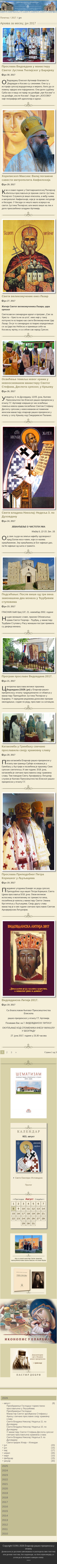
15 (13, 1213)
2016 (5, 1506)
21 (43, 1213)
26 (33, 1218)
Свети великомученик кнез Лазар (25, 296)
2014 (5, 1515)
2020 (5, 1488)
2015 (5, 1511)
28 (43, 1218)
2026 (5, 1398)
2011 (5, 1529)
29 (23, 1223)
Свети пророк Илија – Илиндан (22, 1442)
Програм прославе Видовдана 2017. (27, 676)
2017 (13, 17)
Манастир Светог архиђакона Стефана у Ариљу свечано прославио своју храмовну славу (28, 1416)
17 (23, 1213)
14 (43, 1208)
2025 (5, 1466)
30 (28, 1223)
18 (28, 1213)
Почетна (4, 17)
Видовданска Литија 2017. (20, 1000)
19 (33, 1213)
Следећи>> (39, 1199)
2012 (5, 1524)
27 (38, 1218)
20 (38, 1213)
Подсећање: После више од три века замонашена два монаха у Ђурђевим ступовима (27, 598)
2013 (5, 1520)
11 (28, 1208)
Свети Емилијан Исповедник (29, 1178)
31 (33, 1223)
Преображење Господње (19, 1411)
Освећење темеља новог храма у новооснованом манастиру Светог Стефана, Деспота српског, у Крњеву (27, 383)
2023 (5, 1475)
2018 (5, 1497)
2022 (5, 1479)
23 (18, 1218)
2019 (5, 1493)
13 (38, 1208)
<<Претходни (18, 1199)
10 (23, 1208)
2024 (5, 1470)
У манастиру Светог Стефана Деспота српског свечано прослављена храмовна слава (30, 1433)
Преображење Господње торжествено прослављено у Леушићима (26, 1407)
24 (23, 1218)
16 (18, 1213)
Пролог (28, 1185)
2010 (5, 1533)
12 (33, 1208)
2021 (5, 1484)
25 (28, 1218)
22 (13, 1218)
